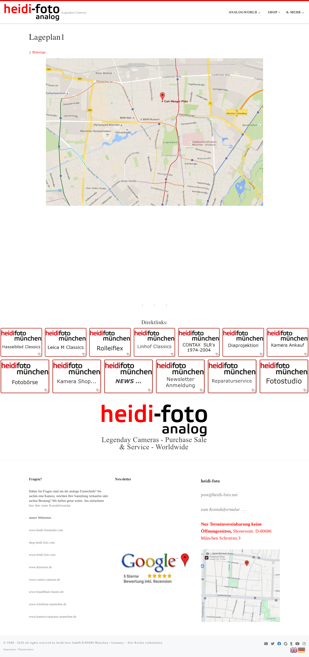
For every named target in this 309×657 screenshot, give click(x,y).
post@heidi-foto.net (219, 494)
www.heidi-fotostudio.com (46, 530)
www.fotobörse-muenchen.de (47, 604)
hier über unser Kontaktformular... (51, 505)
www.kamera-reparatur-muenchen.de (52, 616)
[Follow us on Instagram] (304, 644)
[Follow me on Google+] (285, 644)
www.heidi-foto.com (42, 554)
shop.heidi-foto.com (42, 542)
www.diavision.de (40, 567)
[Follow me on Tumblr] (291, 644)
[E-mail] (266, 644)
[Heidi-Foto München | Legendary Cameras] (31, 10)
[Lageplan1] (154, 132)
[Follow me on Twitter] (272, 644)
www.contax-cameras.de (44, 579)
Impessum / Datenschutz (18, 649)
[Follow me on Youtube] (297, 644)
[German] (302, 649)
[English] (294, 649)
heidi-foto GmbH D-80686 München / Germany (90, 642)
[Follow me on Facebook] (279, 644)
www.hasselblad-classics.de (46, 592)
